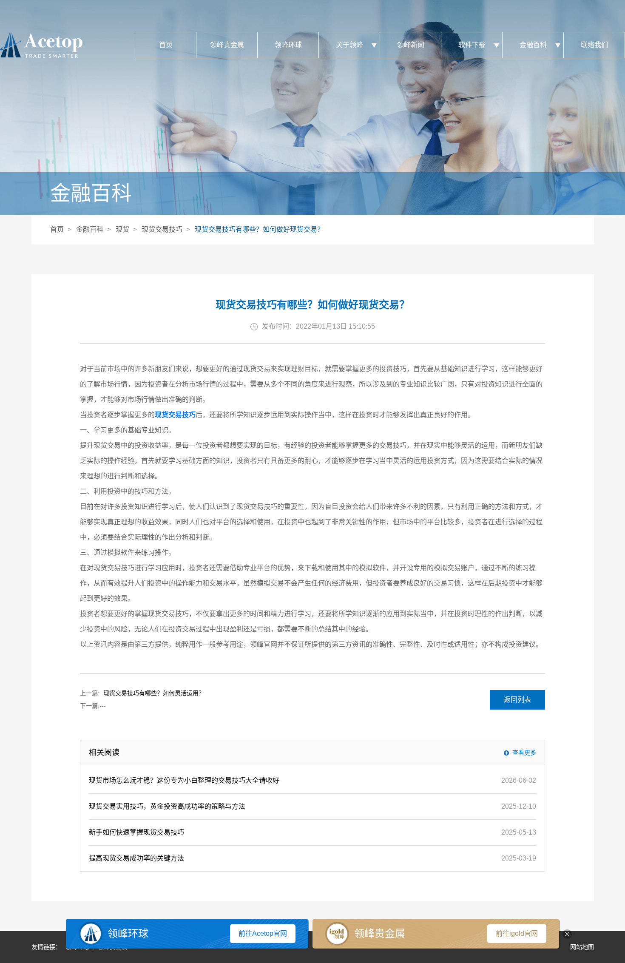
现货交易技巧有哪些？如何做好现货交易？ (259, 229)
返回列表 (517, 699)
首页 (166, 44)
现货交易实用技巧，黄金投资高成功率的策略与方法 (167, 806)
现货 (122, 229)
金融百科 (533, 44)
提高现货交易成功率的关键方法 (136, 858)
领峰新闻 (410, 44)
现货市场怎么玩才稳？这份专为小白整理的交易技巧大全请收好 (184, 780)
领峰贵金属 (227, 44)
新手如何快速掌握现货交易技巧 (136, 832)
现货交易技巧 (162, 229)
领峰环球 (288, 44)
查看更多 (524, 752)
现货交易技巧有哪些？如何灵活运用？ (154, 693)
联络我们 (594, 44)
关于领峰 (349, 44)
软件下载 (472, 44)
